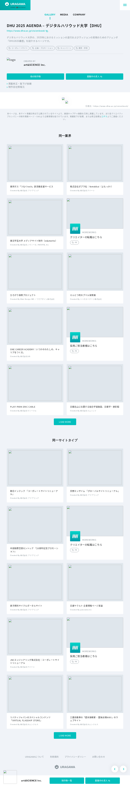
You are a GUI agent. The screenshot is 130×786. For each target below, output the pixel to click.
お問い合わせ (98, 756)
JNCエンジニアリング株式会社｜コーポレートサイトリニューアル (34, 661)
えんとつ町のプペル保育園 (83, 295)
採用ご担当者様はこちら (83, 345)
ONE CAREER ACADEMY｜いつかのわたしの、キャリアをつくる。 (35, 351)
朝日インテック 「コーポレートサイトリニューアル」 (34, 492)
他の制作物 (35, 76)
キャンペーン (65, 48)
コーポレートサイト (20, 48)
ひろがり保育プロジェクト (23, 295)
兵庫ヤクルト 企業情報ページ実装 (86, 605)
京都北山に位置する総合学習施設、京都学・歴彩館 (94, 406)
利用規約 (54, 756)
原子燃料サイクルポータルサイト (26, 605)
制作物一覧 (67, 780)
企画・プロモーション (44, 48)
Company (79, 15)
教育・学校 (83, 48)
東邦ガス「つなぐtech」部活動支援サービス (31, 186)
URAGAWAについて (34, 756)
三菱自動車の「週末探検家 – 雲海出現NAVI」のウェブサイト (94, 719)
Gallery (50, 15)
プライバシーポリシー (75, 756)
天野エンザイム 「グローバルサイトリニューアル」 (95, 491)
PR (76, 242)
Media (64, 15)
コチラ (104, 116)
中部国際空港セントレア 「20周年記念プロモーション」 (34, 550)
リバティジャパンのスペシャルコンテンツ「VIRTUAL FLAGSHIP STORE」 (30, 719)
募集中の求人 (93, 76)
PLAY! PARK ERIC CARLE (22, 406)
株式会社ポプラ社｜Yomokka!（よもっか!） (91, 186)
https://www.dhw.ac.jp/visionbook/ (26, 31)
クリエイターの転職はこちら (86, 237)
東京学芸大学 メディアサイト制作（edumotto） (33, 240)
